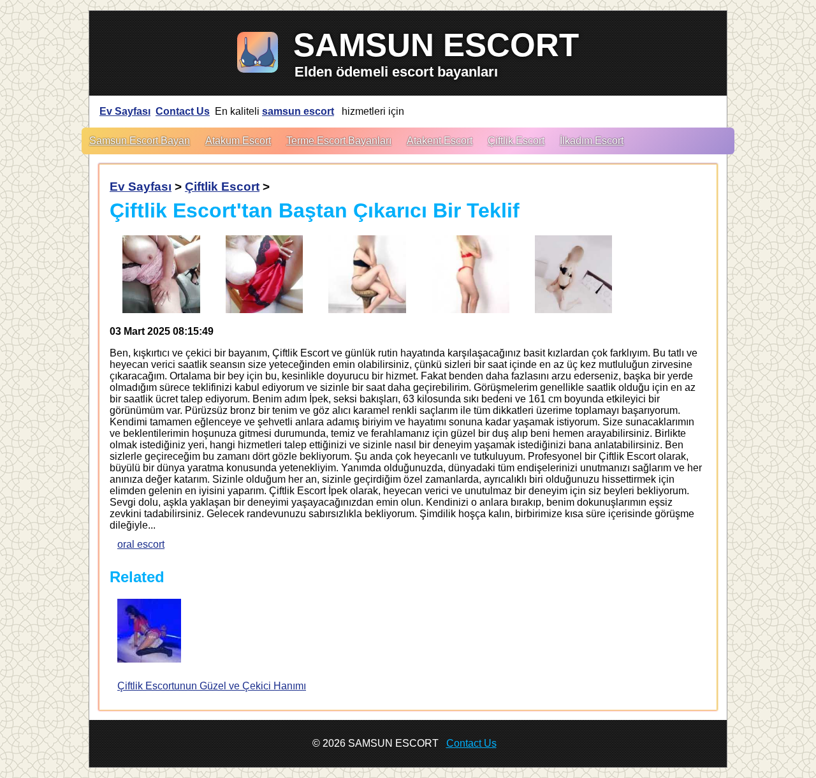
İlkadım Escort (591, 140)
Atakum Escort (238, 140)
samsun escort (298, 111)
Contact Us (183, 111)
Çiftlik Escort (516, 140)
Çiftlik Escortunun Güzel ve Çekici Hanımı (211, 685)
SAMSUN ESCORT (436, 45)
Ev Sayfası (124, 111)
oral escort (140, 544)
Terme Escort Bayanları (338, 140)
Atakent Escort (439, 140)
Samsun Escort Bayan (139, 140)
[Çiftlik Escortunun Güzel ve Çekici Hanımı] (149, 632)
